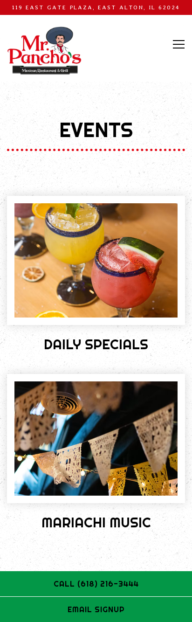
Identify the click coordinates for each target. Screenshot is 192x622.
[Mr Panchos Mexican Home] (44, 50)
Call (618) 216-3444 (96, 583)
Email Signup (96, 609)
